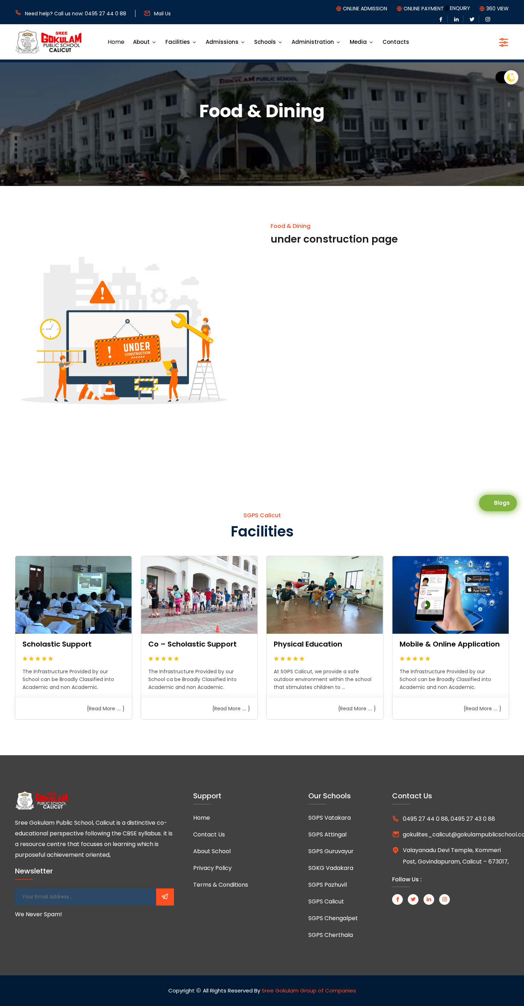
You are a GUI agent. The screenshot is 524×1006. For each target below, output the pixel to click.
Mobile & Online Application (450, 644)
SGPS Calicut (326, 901)
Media (358, 42)
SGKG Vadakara (330, 868)
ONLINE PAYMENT (424, 8)
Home (116, 42)
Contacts (395, 42)
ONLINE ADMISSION (365, 8)
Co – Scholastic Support (192, 644)
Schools (265, 42)
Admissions (222, 42)
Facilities (177, 42)
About (141, 42)
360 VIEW (497, 8)
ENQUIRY (460, 8)
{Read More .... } (106, 708)
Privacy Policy (212, 868)
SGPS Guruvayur (331, 851)
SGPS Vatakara (329, 818)
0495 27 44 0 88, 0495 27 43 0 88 (449, 819)
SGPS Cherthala (330, 935)
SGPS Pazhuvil (327, 885)
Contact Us (209, 834)
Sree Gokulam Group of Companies (309, 990)
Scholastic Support (57, 644)
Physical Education (308, 644)
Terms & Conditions (220, 885)
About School (212, 851)
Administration (313, 42)
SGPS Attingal (327, 834)
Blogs (502, 503)
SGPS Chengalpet (333, 918)
